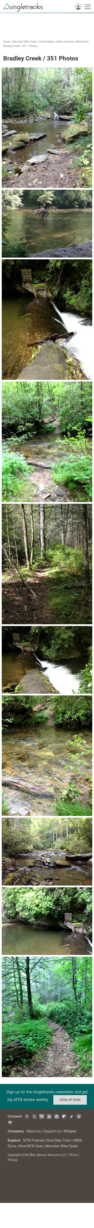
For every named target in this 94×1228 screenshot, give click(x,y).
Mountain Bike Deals (61, 1145)
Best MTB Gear (31, 1145)
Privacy (13, 1159)
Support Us (52, 1130)
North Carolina (65, 41)
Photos (33, 46)
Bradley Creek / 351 (15, 46)
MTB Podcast (33, 1140)
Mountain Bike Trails (24, 41)
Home (6, 41)
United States (46, 41)
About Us (33, 1130)
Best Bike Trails (59, 1140)
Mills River (82, 41)
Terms (73, 1154)
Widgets (70, 1130)
